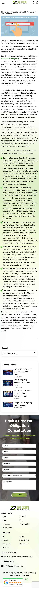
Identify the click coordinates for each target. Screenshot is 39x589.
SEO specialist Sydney (10, 59)
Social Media (24, 540)
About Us (23, 517)
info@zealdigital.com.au (13, 566)
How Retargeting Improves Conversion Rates (22, 382)
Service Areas (7, 528)
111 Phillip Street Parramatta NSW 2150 (18, 557)
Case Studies (24, 524)
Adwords (5, 540)
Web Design (24, 544)
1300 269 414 (9, 561)
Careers (4, 520)
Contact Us (6, 524)
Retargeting (6, 544)
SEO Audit (5, 548)
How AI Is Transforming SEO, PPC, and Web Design (23, 371)
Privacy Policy (15, 576)
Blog (21, 520)
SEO (3, 536)
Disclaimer (25, 576)
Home (4, 517)
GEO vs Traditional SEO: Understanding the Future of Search (23, 393)
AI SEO (22, 536)
